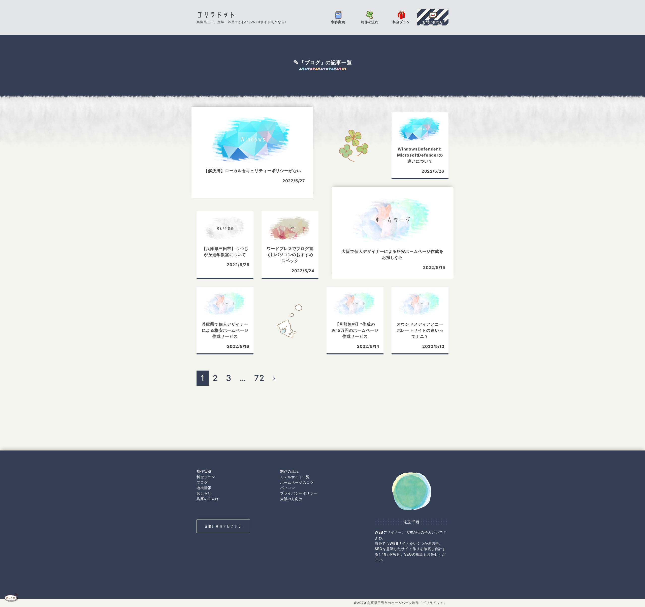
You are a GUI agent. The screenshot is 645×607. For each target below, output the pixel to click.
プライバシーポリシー (298, 493)
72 (259, 378)
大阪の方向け (291, 499)
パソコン (287, 487)
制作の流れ (289, 471)
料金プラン (206, 477)
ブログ (202, 482)
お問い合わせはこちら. (223, 526)
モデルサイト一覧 (295, 477)
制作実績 (204, 471)
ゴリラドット (216, 15)
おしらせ (204, 493)
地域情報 (204, 487)
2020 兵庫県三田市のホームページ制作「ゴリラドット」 (402, 603)
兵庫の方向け (208, 499)
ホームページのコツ (297, 482)
